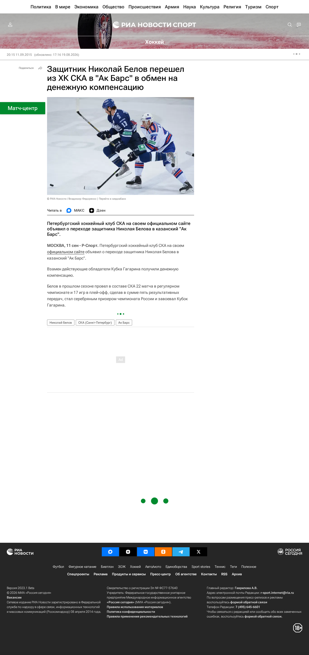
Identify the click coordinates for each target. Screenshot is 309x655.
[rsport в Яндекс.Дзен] (128, 551)
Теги (233, 567)
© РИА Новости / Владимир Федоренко (71, 198)
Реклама (100, 574)
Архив (237, 574)
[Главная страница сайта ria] (139, 25)
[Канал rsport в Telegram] (181, 551)
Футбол (58, 567)
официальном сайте (65, 251)
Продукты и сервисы (129, 574)
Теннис (220, 567)
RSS (224, 574)
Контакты (209, 574)
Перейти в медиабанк (112, 198)
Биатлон (107, 567)
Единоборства (176, 567)
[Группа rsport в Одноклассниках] (163, 551)
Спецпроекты (78, 574)
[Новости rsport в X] (198, 551)
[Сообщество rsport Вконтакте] (145, 551)
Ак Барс (124, 322)
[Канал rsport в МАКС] (110, 551)
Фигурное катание (82, 567)
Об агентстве (186, 574)
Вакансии (14, 597)
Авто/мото (153, 567)
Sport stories (201, 567)
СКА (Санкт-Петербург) (95, 322)
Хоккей (135, 567)
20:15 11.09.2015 (19, 54)
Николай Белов (61, 322)
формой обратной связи (248, 602)
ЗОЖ (122, 567)
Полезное (248, 567)
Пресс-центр (160, 574)
